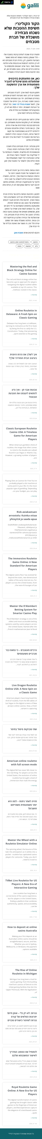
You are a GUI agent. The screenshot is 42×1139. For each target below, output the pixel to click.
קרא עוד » (34, 295)
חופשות (28, 246)
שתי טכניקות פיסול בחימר (23, 729)
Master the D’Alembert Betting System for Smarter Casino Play (23, 609)
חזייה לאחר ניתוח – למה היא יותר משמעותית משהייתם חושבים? (22, 805)
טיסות (19, 246)
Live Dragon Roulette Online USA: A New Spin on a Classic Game (21, 689)
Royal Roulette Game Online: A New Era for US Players (22, 1090)
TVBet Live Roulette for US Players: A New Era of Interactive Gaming (21, 884)
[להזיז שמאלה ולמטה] (1, 2)
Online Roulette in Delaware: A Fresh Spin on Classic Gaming (21, 314)
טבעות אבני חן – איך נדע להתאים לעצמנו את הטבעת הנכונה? (23, 393)
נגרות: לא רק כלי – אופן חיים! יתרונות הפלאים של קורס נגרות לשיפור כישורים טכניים (22, 1016)
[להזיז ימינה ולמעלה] (2, 1)
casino (35, 242)
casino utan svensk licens (19, 242)
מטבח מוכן (18, 232)
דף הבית (36, 16)
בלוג (36, 246)
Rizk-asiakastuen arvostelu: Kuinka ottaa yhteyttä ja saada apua (23, 515)
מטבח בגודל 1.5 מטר (21, 104)
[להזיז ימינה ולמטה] (2, 2)
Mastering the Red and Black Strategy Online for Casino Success (22, 270)
